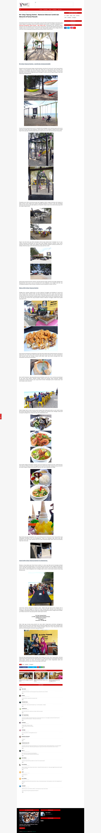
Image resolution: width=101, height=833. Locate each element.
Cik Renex (24, 722)
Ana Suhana (24, 757)
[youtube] (74, 28)
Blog (74, 15)
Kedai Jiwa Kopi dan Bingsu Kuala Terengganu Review (54, 680)
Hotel (65, 17)
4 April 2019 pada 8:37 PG (25, 723)
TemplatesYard (25, 831)
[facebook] (65, 28)
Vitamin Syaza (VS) (25, 742)
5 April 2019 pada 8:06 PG (25, 737)
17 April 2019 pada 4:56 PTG (26, 765)
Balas (22, 693)
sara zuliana (24, 778)
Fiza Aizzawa (24, 764)
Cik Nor (23, 695)
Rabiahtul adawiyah (26, 736)
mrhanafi (23, 785)
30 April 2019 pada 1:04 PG (25, 779)
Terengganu (25, 12)
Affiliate (68, 15)
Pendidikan (69, 17)
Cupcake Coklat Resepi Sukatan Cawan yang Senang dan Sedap (28, 825)
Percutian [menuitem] (59, 9)
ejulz (23, 771)
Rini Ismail (48, 812)
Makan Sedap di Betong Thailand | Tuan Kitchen (41, 680)
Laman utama (21, 12)
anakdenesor (24, 708)
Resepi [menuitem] (50, 9)
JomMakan (26, 664)
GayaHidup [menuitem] (45, 9)
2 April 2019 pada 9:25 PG (25, 690)
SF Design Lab (34, 831)
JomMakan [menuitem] (55, 9)
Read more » (22, 828)
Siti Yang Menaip (25, 714)
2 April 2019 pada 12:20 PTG (26, 696)
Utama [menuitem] (41, 9)
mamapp (23, 729)
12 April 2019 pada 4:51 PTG (26, 751)
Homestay (77, 15)
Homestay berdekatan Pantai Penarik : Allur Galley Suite (32, 25)
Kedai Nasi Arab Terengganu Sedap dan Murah (26, 680)
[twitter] (68, 28)
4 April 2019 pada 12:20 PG (25, 716)
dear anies (24, 688)
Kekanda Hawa (25, 701)
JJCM (23, 664)
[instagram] (71, 28)
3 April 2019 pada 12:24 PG (25, 703)
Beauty (71, 15)
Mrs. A (23, 750)
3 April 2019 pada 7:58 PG (25, 709)
